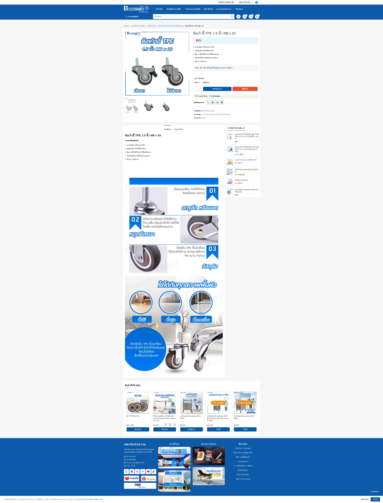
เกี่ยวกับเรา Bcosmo (243, 448)
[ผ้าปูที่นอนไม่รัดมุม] (230, 182)
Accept (375, 499)
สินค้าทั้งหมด (243, 470)
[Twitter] (142, 471)
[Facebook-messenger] (213, 103)
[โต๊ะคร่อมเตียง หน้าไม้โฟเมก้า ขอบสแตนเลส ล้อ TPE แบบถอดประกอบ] (164, 402)
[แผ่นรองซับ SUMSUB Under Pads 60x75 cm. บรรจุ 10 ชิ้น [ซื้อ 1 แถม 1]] (230, 138)
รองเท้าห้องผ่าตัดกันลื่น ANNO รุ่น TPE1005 (246, 191)
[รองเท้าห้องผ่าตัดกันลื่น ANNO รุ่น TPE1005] (230, 192)
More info (365, 499)
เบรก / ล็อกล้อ (199, 78)
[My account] (238, 17)
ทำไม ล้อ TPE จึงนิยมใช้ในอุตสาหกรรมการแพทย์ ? (214, 68)
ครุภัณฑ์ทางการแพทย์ (138, 26)
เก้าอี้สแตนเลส (151, 26)
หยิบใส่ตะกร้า (217, 89)
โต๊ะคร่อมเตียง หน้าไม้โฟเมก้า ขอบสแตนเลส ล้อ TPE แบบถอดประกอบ (164, 418)
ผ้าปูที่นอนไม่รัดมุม (241, 180)
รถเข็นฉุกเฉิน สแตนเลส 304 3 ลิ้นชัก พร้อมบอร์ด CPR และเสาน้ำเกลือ (218, 418)
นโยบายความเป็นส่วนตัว (243, 453)
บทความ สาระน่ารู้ (243, 479)
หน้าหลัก (126, 26)
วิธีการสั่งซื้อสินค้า (243, 457)
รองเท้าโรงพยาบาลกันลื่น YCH (246, 160)
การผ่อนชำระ (243, 461)
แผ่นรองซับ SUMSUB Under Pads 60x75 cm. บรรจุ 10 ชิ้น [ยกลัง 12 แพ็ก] (247, 149)
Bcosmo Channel (208, 444)
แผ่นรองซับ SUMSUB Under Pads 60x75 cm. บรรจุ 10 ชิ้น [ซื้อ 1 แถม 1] (247, 136)
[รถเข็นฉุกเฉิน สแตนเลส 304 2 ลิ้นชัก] (191, 402)
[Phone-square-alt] (217, 103)
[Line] (208, 103)
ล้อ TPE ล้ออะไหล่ (133, 416)
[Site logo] (136, 9)
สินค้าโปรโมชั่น (243, 475)
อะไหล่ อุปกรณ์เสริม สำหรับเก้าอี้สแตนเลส (170, 26)
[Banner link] (174, 457)
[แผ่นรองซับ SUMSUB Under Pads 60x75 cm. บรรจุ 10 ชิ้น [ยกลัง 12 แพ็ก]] (230, 151)
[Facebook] (131, 471)
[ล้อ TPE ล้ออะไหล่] (138, 402)
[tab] (167, 128)
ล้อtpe (204, 118)
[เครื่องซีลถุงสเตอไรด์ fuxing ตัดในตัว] (230, 172)
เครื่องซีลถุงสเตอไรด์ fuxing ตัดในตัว (246, 171)
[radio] (197, 82)
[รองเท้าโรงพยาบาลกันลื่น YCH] (230, 162)
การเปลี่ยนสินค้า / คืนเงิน (243, 466)
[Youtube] (148, 471)
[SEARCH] (231, 16)
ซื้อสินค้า (245, 89)
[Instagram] (137, 471)
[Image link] (256, 2)
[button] (191, 429)
